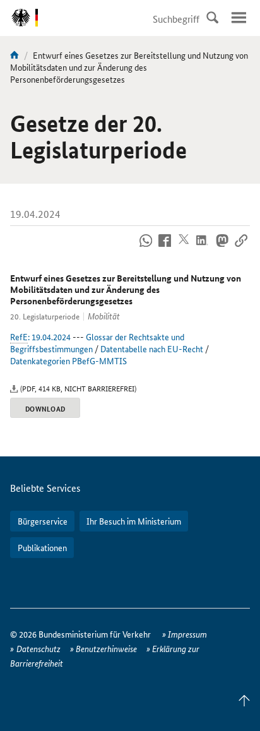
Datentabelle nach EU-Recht (151, 348)
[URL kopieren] (240, 247)
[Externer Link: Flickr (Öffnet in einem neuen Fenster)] (146, 247)
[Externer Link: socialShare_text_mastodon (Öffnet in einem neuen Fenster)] (221, 247)
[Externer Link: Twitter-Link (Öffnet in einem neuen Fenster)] (183, 247)
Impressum (187, 633)
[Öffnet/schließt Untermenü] (239, 17)
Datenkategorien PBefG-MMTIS (68, 360)
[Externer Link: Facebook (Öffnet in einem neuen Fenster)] (165, 247)
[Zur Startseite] (14, 55)
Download (45, 408)
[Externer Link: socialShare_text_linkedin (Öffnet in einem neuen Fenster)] (202, 247)
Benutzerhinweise (106, 648)
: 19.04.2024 (40, 336)
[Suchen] (212, 17)
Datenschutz (38, 648)
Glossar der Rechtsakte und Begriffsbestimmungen (97, 342)
